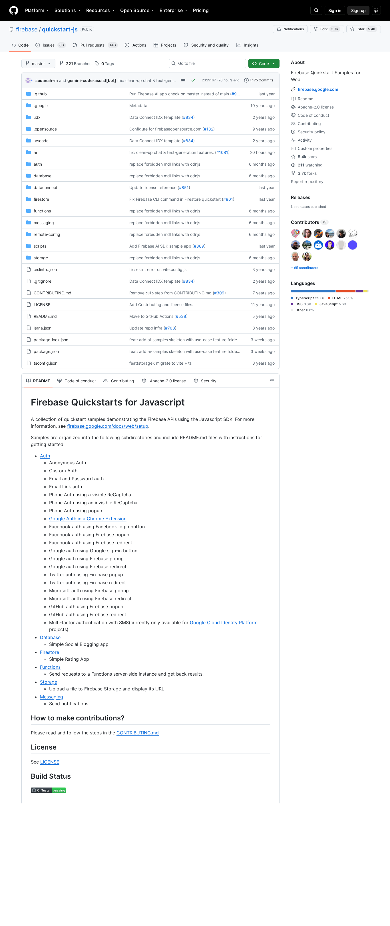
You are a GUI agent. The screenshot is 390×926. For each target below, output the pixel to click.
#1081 (222, 152)
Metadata (138, 105)
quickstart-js (60, 29)
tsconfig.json (45, 363)
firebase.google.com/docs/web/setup (107, 426)
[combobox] (209, 63)
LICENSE (42, 304)
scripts (40, 246)
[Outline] (272, 380)
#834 (188, 117)
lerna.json (42, 328)
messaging (44, 222)
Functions (50, 667)
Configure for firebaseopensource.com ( (166, 128)
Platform (34, 10)
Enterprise (171, 10)
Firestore (49, 652)
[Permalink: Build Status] (27, 776)
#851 (184, 187)
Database (50, 637)
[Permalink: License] (27, 747)
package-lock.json (51, 339)
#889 (199, 246)
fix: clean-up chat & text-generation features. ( (162, 80)
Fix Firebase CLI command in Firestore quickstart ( (176, 199)
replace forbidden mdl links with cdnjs (164, 164)
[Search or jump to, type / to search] (316, 10)
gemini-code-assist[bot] (91, 80)
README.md (45, 316)
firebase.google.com (318, 89)
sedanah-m (46, 80)
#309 (219, 292)
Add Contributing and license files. (161, 304)
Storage (48, 682)
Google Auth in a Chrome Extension (87, 518)
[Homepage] (13, 10)
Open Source (134, 10)
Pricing (201, 10)
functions (42, 210)
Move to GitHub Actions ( (152, 316)
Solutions (65, 10)
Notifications (294, 29)
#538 (181, 316)
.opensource (45, 128)
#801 (228, 199)
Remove (136, 292)
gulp (150, 293)
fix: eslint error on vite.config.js (157, 269)
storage (41, 257)
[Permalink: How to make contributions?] (27, 718)
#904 (237, 93)
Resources (98, 10)
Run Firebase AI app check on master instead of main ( (180, 93)
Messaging (51, 697)
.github (40, 93)
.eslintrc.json (45, 269)
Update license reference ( (154, 187)
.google (41, 105)
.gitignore (42, 281)
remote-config (47, 234)
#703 (170, 328)
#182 (208, 128)
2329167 (209, 80)
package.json (46, 351)
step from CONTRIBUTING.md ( (184, 292)
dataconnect (45, 187)
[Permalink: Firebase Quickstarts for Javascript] (27, 402)
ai (35, 152)
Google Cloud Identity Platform (224, 622)
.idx (37, 117)
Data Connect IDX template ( (156, 117)
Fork (329, 29)
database (42, 175)
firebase (27, 29)
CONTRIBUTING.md (52, 292)
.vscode (41, 140)
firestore (41, 199)
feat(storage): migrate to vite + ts (160, 363)
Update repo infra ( (147, 328)
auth (38, 164)
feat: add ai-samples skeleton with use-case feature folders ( (186, 339)
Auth (45, 456)
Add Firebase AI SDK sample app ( (161, 246)
